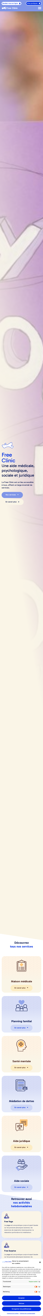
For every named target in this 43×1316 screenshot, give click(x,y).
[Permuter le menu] (39, 8)
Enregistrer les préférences (21, 1309)
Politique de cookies (13, 1313)
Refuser (21, 1303)
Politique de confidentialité (27, 1313)
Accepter (21, 1298)
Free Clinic (12, 8)
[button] (40, 1262)
